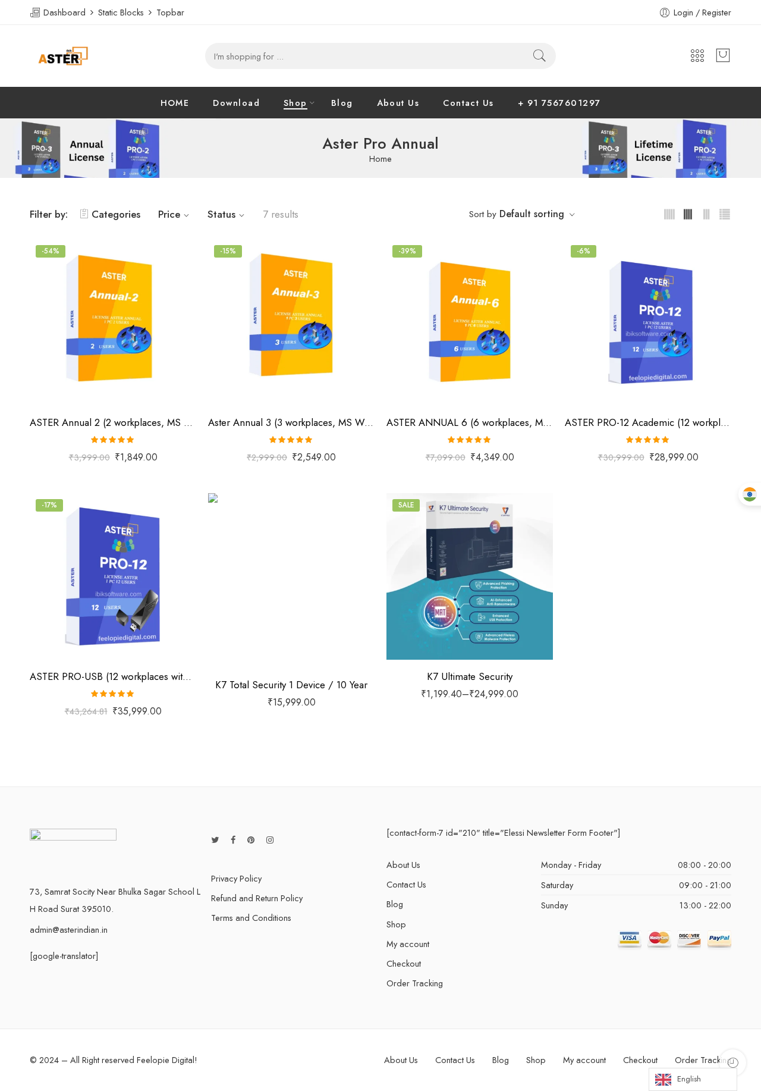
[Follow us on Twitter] (215, 840)
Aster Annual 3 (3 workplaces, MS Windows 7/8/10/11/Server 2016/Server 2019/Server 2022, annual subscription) (291, 422)
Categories (116, 214)
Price (169, 214)
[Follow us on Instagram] (269, 840)
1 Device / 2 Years (419, 603)
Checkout (403, 963)
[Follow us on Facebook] (233, 840)
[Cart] (723, 56)
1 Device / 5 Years (420, 639)
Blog (342, 102)
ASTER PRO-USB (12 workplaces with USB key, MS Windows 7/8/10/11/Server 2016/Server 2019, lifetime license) (113, 676)
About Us (398, 102)
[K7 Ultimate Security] (469, 576)
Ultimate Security (413, 570)
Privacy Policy (236, 878)
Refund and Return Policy (257, 898)
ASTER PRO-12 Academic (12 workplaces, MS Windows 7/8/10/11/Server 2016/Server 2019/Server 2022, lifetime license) (648, 422)
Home (380, 159)
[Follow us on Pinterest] (250, 840)
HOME (175, 102)
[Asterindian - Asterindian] (63, 56)
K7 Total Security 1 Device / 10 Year (291, 685)
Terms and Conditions (251, 917)
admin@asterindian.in (69, 929)
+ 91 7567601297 (559, 102)
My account (407, 944)
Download (236, 102)
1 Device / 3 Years (419, 621)
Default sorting (531, 214)
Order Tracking (414, 983)
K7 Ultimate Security (469, 676)
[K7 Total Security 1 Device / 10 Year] (291, 580)
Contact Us (468, 102)
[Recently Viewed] (732, 1062)
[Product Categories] (697, 56)
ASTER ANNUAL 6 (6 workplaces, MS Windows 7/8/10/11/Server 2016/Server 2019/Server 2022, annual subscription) (469, 422)
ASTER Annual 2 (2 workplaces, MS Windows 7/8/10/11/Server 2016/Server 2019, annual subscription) (113, 422)
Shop (295, 102)
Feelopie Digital (165, 1060)
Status (221, 214)
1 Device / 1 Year (419, 586)
